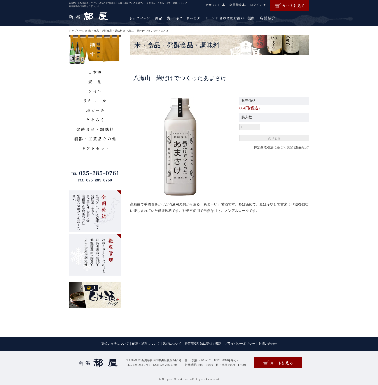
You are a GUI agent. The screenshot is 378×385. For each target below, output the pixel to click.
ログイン (256, 5)
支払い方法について (115, 343)
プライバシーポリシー (240, 343)
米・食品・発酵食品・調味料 (105, 30)
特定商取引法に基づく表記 (203, 343)
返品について (172, 343)
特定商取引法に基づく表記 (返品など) (281, 147)
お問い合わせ (268, 343)
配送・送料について (146, 343)
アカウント (212, 5)
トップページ (76, 30)
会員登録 (235, 5)
